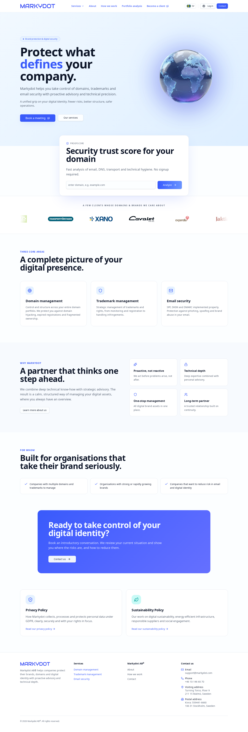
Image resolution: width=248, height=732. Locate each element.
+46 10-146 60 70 (194, 681)
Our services (71, 117)
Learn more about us (35, 410)
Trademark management (88, 674)
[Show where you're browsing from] (185, 77)
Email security (82, 679)
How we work (109, 6)
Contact (222, 6)
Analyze (167, 184)
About (92, 6)
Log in (210, 6)
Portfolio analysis (132, 6)
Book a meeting (35, 118)
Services (76, 6)
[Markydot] (37, 6)
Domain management (86, 669)
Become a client (156, 6)
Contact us (60, 559)
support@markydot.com (198, 672)
